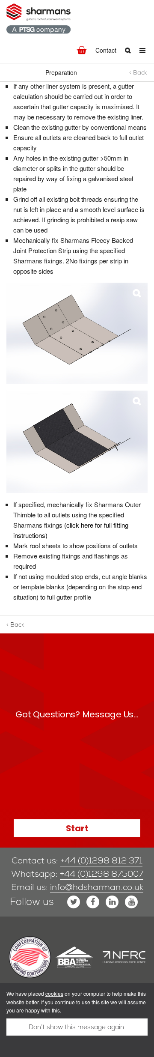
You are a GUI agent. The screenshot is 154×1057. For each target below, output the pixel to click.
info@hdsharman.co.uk (96, 887)
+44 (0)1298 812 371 (101, 860)
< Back (138, 72)
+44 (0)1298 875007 (101, 873)
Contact (105, 50)
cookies (54, 993)
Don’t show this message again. (77, 1027)
